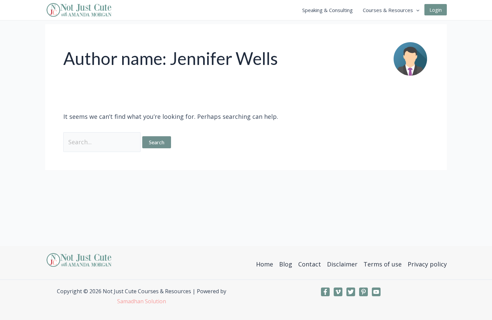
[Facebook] (325, 292)
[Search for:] (102, 142)
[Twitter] (350, 292)
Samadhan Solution (141, 301)
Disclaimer (342, 264)
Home (264, 264)
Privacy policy (427, 264)
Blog (285, 264)
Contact (309, 264)
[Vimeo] (338, 292)
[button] (416, 10)
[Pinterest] (363, 292)
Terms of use (382, 264)
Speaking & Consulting (327, 10)
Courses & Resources (388, 10)
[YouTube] (376, 292)
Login (435, 9)
